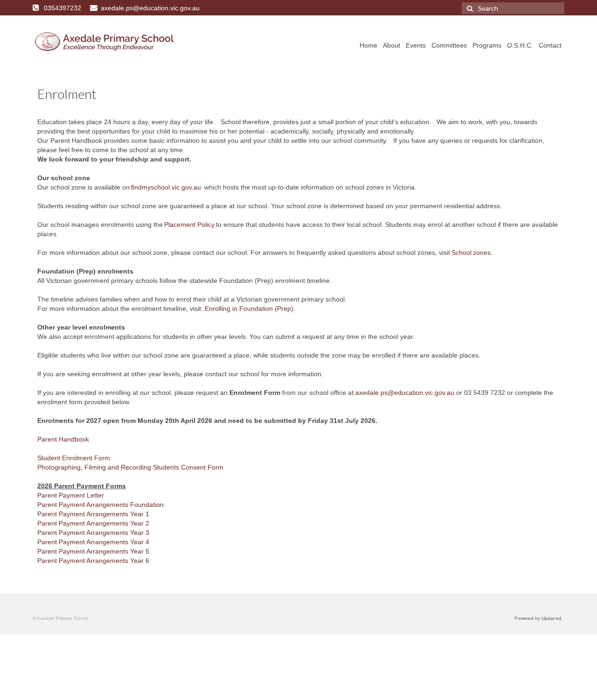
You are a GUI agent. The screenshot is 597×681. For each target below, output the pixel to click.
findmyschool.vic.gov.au (166, 187)
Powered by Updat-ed (538, 618)
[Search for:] (513, 8)
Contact (550, 45)
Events (416, 45)
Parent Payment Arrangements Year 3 (93, 532)
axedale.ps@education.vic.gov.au (404, 392)
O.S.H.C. (520, 45)
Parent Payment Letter (70, 495)
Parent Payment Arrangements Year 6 (93, 560)
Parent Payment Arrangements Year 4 (93, 542)
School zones (471, 252)
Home (368, 45)
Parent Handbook (63, 439)
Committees (449, 45)
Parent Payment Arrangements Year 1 (93, 514)
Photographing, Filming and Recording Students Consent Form (130, 467)
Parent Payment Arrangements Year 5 (93, 551)
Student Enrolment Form (73, 458)
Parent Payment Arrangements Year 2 (93, 523)
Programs (486, 45)
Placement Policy (189, 224)
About (391, 45)
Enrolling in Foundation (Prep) (249, 308)
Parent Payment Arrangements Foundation (100, 504)
